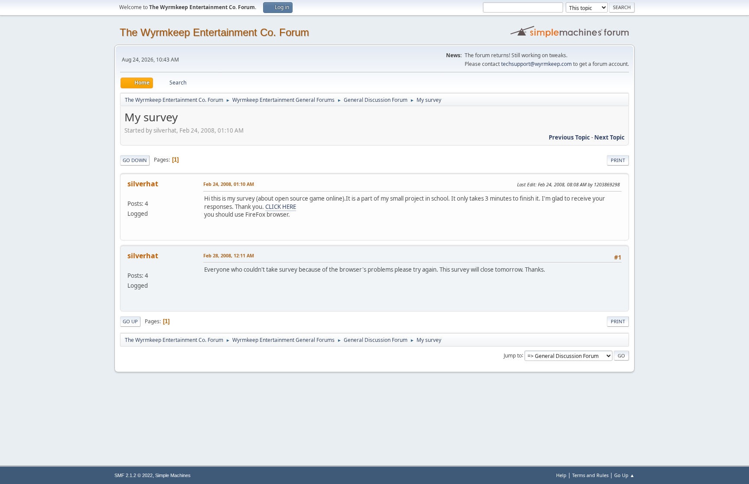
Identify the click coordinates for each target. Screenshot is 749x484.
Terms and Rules (590, 475)
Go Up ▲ (624, 475)
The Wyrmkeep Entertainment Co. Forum (214, 32)
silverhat (142, 183)
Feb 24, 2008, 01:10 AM (228, 184)
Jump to (513, 355)
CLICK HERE (280, 207)
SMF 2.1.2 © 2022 (133, 475)
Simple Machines (173, 475)
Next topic (609, 137)
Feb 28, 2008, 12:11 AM (228, 255)
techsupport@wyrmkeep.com (536, 64)
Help (561, 475)
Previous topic (569, 137)
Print (618, 160)
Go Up (130, 321)
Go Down (135, 160)
